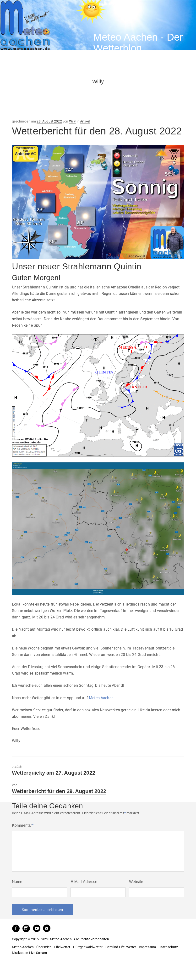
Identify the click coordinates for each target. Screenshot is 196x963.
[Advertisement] (50, 97)
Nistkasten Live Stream (29, 953)
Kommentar (22, 825)
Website (136, 882)
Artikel (85, 121)
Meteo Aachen (101, 698)
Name (17, 882)
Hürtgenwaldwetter (88, 947)
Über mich (43, 947)
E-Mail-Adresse (84, 882)
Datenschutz (168, 947)
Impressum (147, 947)
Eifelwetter (62, 947)
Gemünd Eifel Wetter (120, 947)
